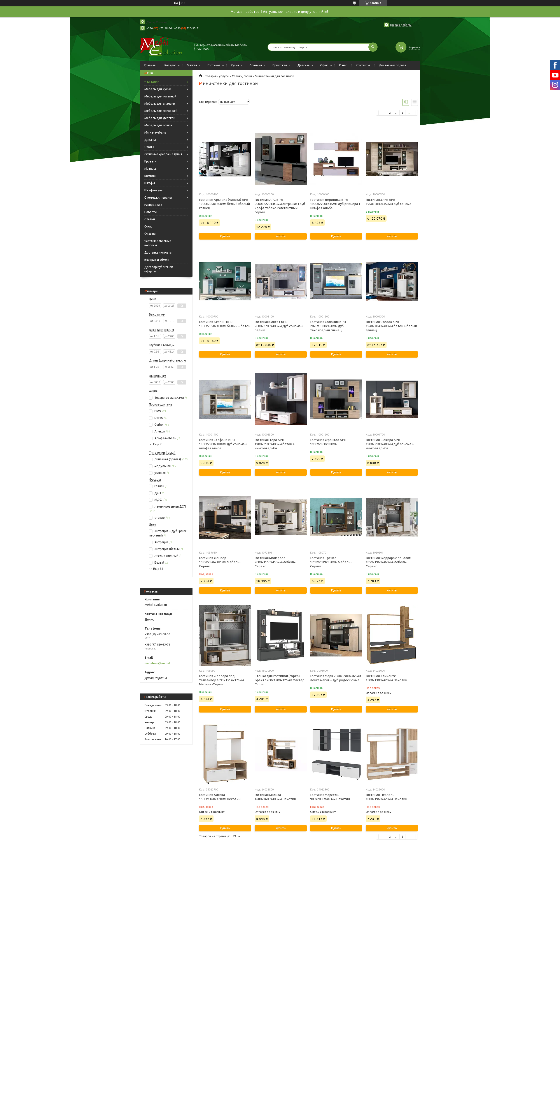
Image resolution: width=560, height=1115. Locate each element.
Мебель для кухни (157, 89)
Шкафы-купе (153, 190)
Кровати (150, 161)
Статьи (149, 219)
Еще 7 (157, 444)
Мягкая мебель (155, 132)
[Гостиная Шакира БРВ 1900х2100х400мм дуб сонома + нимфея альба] (392, 399)
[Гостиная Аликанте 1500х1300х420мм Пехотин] (392, 635)
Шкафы (149, 183)
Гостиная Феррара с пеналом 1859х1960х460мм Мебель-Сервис (388, 562)
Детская (304, 65)
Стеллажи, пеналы (158, 197)
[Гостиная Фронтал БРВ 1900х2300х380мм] (336, 399)
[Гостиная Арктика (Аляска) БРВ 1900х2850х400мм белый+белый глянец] (225, 159)
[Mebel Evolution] (165, 47)
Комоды (150, 176)
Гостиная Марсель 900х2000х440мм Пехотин (330, 797)
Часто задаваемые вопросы (157, 243)
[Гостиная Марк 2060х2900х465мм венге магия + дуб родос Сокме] (336, 635)
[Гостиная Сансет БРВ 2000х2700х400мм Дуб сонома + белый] (280, 281)
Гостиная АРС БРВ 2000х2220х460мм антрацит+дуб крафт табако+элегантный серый (280, 206)
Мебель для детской (159, 118)
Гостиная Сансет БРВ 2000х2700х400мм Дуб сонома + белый (279, 326)
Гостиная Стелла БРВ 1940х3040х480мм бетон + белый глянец (391, 326)
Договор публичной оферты (158, 269)
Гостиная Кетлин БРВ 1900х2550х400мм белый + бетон (224, 324)
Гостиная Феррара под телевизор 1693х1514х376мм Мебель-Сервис (221, 680)
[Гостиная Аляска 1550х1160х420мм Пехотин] (225, 754)
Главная (150, 65)
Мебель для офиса (158, 125)
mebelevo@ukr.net (157, 663)
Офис (324, 65)
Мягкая (192, 65)
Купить (225, 236)
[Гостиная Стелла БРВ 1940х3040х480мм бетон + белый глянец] (392, 281)
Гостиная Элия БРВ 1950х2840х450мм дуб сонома (388, 202)
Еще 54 (158, 568)
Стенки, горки (242, 76)
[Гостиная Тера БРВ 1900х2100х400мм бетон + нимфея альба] (280, 399)
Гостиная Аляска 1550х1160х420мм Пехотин (219, 797)
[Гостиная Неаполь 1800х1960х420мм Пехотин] (392, 754)
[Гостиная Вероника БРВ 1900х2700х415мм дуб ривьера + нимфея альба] (336, 159)
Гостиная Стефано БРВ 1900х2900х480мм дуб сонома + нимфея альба (223, 444)
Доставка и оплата (392, 65)
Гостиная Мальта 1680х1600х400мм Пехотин (275, 797)
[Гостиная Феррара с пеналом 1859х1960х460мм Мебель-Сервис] (392, 517)
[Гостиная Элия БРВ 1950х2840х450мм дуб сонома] (392, 159)
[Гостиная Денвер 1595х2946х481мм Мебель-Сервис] (225, 517)
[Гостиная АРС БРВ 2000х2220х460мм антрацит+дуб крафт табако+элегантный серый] (280, 159)
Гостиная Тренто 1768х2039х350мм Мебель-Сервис (331, 562)
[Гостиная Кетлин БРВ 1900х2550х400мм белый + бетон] (225, 281)
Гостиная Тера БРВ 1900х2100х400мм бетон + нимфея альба (275, 444)
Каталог (170, 65)
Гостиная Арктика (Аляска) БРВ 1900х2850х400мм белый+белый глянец (224, 204)
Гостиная (214, 65)
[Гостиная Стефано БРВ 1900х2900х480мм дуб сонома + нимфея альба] (225, 399)
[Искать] (373, 47)
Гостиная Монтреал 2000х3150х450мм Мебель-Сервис (275, 562)
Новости (150, 212)
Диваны (150, 139)
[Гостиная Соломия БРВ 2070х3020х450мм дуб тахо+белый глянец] (336, 281)
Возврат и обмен (156, 259)
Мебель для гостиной (160, 96)
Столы (149, 147)
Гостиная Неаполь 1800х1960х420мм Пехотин (386, 797)
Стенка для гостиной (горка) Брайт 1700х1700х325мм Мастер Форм (279, 680)
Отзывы (150, 233)
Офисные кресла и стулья (163, 154)
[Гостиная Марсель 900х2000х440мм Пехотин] (336, 754)
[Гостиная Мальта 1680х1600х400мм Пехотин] (280, 754)
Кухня (235, 65)
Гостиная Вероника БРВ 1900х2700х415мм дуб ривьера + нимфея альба (335, 204)
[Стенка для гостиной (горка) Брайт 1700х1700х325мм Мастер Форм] (280, 635)
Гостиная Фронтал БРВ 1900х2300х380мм (328, 442)
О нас (343, 65)
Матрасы (150, 168)
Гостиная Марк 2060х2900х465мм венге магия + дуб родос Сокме (335, 678)
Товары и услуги (217, 76)
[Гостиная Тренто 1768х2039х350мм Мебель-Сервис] (336, 517)
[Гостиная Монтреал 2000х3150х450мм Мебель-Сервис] (280, 517)
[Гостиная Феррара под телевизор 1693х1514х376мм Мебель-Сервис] (225, 635)
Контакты (363, 65)
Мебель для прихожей (160, 111)
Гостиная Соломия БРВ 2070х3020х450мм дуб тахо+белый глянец (328, 326)
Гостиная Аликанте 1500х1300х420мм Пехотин (386, 678)
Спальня (256, 65)
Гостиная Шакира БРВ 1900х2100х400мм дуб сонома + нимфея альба (390, 444)
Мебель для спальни (159, 103)
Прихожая (280, 65)
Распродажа (153, 204)
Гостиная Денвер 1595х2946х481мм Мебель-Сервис (220, 562)
